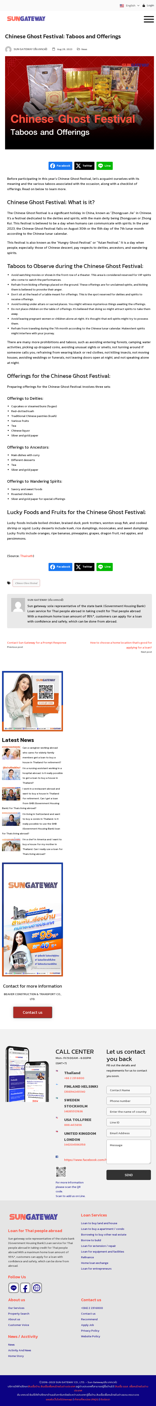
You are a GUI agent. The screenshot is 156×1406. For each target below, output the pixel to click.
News (84, 49)
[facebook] (25, 1288)
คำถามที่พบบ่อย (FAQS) (86, 1399)
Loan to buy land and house (99, 1223)
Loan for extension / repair (98, 1246)
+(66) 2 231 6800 (92, 1308)
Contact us (32, 1012)
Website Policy (90, 1336)
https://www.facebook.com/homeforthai (94, 1159)
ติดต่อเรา (105, 1399)
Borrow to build (91, 1240)
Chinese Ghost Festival (26, 583)
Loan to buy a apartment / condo (102, 1229)
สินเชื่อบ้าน (34, 1386)
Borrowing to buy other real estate (103, 1234)
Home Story (16, 1356)
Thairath (26, 555)
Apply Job (87, 1325)
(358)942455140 (74, 1092)
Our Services (16, 1308)
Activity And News (19, 1350)
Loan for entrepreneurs (96, 1269)
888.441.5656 (73, 1125)
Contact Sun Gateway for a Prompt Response (36, 643)
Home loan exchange (94, 1263)
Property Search (18, 1314)
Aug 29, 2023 (64, 49)
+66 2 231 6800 (74, 1078)
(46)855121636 (73, 1111)
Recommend (89, 1319)
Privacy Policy (90, 1331)
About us (14, 1319)
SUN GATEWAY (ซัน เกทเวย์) (45, 600)
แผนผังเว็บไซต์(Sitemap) (59, 1399)
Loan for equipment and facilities (102, 1252)
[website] (36, 1288)
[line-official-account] (13, 1288)
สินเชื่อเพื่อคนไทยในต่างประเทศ (58, 1386)
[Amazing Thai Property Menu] (149, 18)
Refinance (87, 1257)
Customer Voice (18, 1325)
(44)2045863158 (75, 1144)
